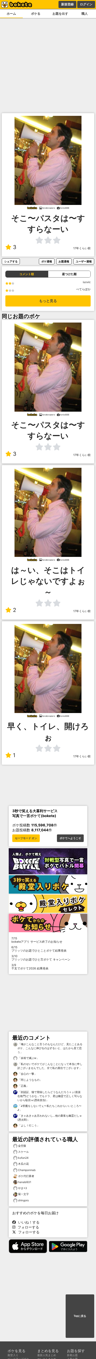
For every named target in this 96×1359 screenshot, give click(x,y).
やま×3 (22, 1188)
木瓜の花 (23, 1163)
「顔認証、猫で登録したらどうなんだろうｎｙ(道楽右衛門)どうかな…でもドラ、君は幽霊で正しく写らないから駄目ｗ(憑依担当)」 (49, 1096)
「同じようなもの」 (29, 1079)
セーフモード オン (26, 838)
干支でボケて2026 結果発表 (29, 966)
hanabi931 (24, 1182)
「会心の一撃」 (27, 1073)
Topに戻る (80, 1316)
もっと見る (48, 301)
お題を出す (60, 13)
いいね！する (28, 1222)
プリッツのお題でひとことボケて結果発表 (39, 949)
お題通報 (63, 261)
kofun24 (23, 1157)
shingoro (23, 1200)
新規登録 (67, 4)
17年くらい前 (82, 248)
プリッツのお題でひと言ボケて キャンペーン (40, 957)
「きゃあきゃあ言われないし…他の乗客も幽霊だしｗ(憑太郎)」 (49, 1117)
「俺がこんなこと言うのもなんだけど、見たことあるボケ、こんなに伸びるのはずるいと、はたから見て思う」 (49, 1048)
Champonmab (26, 1170)
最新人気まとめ (46, 1355)
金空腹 (22, 1145)
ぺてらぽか (83, 289)
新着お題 (72, 1355)
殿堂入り (13, 1355)
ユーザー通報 (84, 261)
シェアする (11, 261)
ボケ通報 (46, 261)
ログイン (86, 4)
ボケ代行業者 (26, 1176)
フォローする (27, 1227)
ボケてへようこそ (70, 838)
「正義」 (23, 1085)
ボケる (35, 13)
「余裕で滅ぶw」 (28, 1058)
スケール (23, 1151)
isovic (87, 282)
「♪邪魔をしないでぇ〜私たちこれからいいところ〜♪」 (49, 1108)
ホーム (11, 13)
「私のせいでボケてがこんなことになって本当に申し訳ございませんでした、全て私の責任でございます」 (49, 1066)
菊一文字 (23, 1194)
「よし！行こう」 (28, 1125)
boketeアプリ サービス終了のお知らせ (36, 940)
